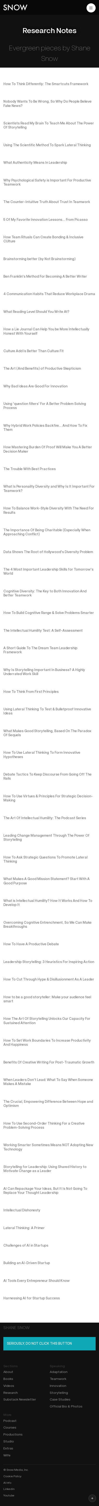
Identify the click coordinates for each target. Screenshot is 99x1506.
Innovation (58, 1386)
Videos (8, 1386)
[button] (91, 7)
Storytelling (59, 1393)
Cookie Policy (12, 1476)
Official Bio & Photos (66, 1406)
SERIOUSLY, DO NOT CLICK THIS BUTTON (39, 1344)
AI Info (7, 1482)
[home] (15, 7)
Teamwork (58, 1379)
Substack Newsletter (19, 1399)
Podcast (10, 1421)
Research (10, 1393)
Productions (13, 1434)
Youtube (8, 1495)
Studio (8, 1441)
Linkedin (8, 1489)
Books (8, 1379)
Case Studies (60, 1399)
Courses (9, 1427)
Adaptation (59, 1372)
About (8, 1372)
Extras (8, 1448)
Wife (7, 1455)
